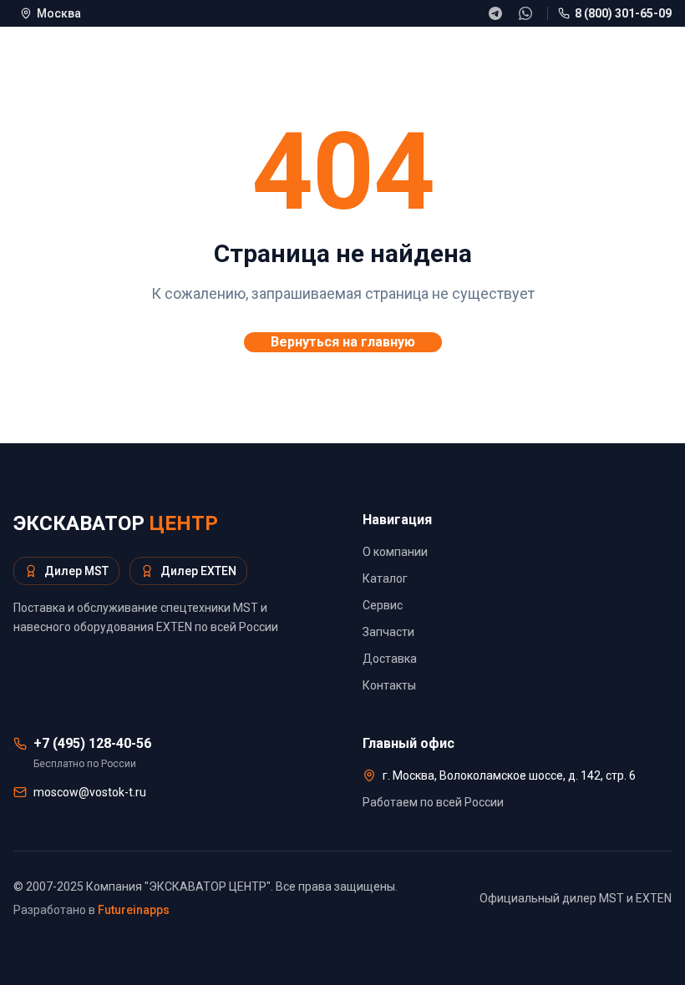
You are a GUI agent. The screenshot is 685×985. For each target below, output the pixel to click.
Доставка (390, 658)
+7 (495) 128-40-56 (92, 743)
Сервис (383, 605)
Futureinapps (134, 910)
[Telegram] (495, 13)
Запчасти (388, 632)
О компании (395, 551)
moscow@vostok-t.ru (89, 792)
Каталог (385, 578)
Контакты (389, 685)
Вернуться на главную (343, 342)
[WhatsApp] (525, 13)
